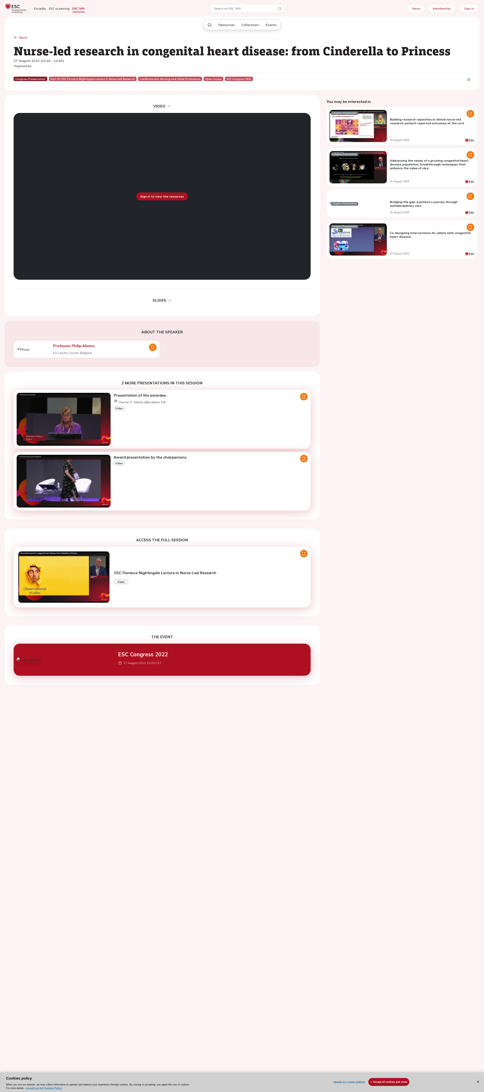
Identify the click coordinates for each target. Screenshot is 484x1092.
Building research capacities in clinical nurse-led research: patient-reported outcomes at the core (427, 121)
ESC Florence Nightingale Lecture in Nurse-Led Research (165, 572)
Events (271, 25)
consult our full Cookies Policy (44, 1088)
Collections (250, 25)
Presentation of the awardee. (140, 395)
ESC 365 (78, 8)
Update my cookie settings (349, 1081)
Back (23, 37)
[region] (242, 1082)
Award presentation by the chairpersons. (150, 457)
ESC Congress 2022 (143, 654)
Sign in (469, 8)
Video (119, 408)
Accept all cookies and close (390, 1081)
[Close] (478, 1082)
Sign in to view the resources (162, 196)
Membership (442, 8)
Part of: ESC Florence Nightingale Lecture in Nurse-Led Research (92, 79)
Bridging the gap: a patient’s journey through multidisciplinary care (424, 204)
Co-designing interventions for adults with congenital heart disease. (430, 235)
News (416, 8)
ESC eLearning (59, 8)
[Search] (279, 9)
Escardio (40, 8)
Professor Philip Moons (74, 345)
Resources (226, 25)
